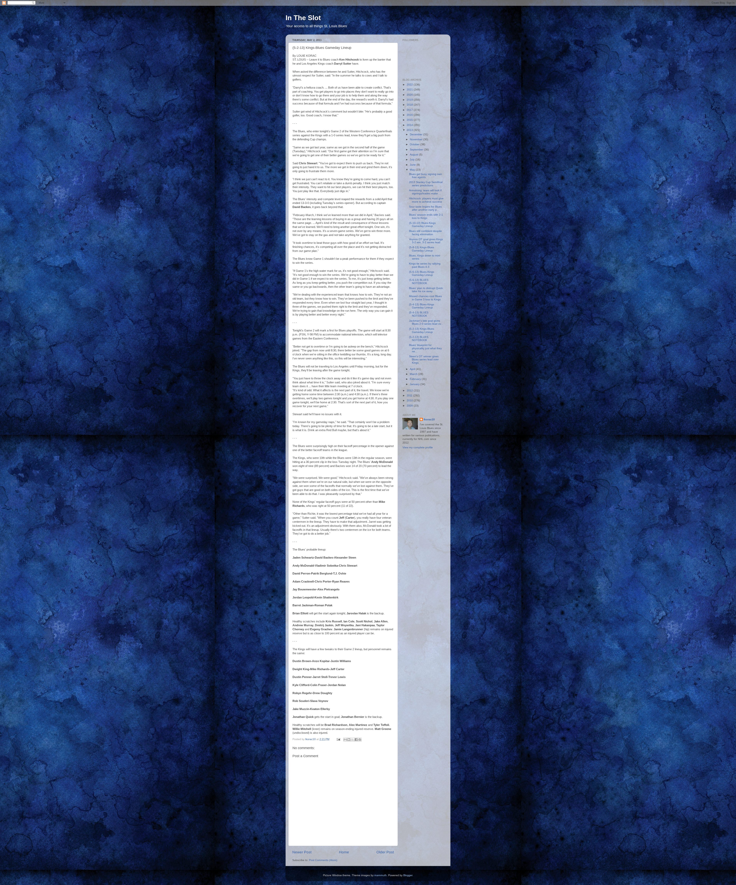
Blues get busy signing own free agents (425, 176)
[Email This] (345, 739)
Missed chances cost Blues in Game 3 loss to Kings (425, 298)
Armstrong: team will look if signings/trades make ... (425, 192)
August (414, 154)
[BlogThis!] (349, 739)
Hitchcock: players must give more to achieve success (426, 200)
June (413, 164)
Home (344, 852)
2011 (410, 395)
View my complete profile (417, 447)
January (415, 384)
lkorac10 (429, 419)
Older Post (385, 852)
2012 (410, 390)
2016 (410, 114)
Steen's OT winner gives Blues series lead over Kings (424, 359)
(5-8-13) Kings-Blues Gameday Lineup (421, 249)
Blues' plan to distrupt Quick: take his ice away (426, 290)
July (412, 159)
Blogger (407, 875)
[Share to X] (352, 739)
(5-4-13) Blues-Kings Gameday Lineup (421, 306)
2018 (410, 104)
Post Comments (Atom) (323, 860)
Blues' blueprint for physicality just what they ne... (425, 348)
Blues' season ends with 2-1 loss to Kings (426, 216)
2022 (410, 84)
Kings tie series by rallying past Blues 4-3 (424, 265)
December (416, 134)
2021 (410, 89)
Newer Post (301, 852)
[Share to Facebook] (356, 739)
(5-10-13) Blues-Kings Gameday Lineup (422, 225)
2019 (410, 99)
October (415, 144)
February (416, 379)
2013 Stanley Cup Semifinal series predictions (426, 184)
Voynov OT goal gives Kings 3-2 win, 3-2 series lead (426, 241)
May (413, 169)
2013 (410, 130)
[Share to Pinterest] (360, 739)
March (414, 374)
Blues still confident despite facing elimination (425, 233)
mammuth (380, 875)
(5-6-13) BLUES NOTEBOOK (418, 281)
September (417, 149)
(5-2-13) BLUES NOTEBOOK (418, 339)
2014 (410, 125)
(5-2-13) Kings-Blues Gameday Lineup (421, 330)
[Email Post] (338, 739)
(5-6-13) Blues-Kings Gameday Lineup (421, 273)
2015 (410, 119)
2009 (410, 405)
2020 (410, 94)
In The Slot (303, 18)
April (413, 369)
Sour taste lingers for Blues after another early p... (425, 208)
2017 (410, 109)
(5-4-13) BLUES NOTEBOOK (418, 314)
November (416, 139)
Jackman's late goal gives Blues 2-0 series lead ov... (426, 322)
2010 (410, 400)
